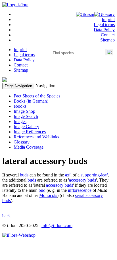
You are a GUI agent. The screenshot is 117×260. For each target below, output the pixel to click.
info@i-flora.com (56, 225)
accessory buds (82, 180)
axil (68, 174)
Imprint (108, 19)
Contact (108, 34)
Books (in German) (31, 101)
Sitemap (107, 40)
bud (42, 190)
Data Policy (104, 29)
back (6, 215)
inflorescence (79, 190)
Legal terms (104, 24)
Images (20, 121)
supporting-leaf (94, 174)
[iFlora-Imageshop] (18, 235)
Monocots (48, 195)
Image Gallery (26, 126)
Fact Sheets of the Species (37, 95)
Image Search (26, 116)
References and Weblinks (36, 136)
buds (24, 174)
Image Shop (24, 111)
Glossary (22, 142)
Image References (30, 131)
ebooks (20, 106)
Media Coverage (28, 147)
